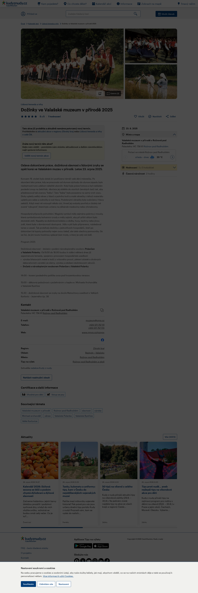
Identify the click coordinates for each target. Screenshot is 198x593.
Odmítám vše (46, 584)
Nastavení (64, 584)
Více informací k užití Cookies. (58, 576)
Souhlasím (28, 584)
